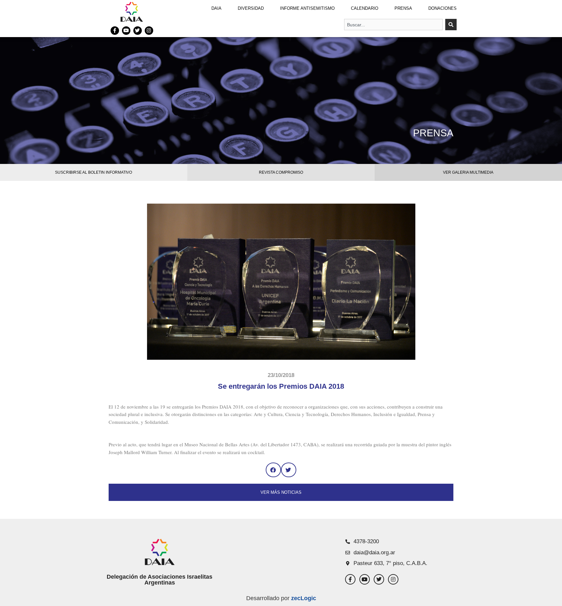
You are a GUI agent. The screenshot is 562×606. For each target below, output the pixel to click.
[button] (273, 470)
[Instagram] (149, 30)
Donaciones (442, 8)
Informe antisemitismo (307, 8)
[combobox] (393, 24)
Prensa (403, 8)
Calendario (364, 8)
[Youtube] (126, 30)
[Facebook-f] (115, 30)
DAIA (216, 8)
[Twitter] (137, 30)
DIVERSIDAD (251, 8)
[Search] (451, 24)
